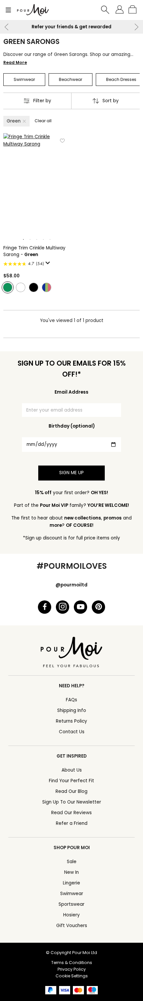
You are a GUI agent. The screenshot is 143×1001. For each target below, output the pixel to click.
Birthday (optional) (72, 426)
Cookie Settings (72, 976)
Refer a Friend (71, 823)
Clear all (43, 121)
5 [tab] (50, 239)
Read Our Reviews (71, 813)
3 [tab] (36, 239)
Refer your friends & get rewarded (71, 27)
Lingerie (71, 883)
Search (105, 10)
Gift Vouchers (71, 925)
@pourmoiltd (71, 585)
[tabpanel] (36, 183)
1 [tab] (23, 239)
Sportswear (71, 904)
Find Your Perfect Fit (71, 781)
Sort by (110, 101)
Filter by (42, 101)
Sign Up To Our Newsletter (71, 802)
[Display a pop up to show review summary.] (49, 265)
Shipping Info (71, 710)
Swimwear (71, 893)
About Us (72, 770)
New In (71, 872)
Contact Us (71, 732)
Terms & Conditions (71, 962)
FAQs (71, 700)
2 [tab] (30, 239)
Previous (6, 27)
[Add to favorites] (62, 141)
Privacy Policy (72, 969)
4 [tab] (43, 239)
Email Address (71, 392)
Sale (71, 861)
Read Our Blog (71, 791)
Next (136, 27)
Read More (15, 62)
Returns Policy (71, 721)
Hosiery (71, 915)
